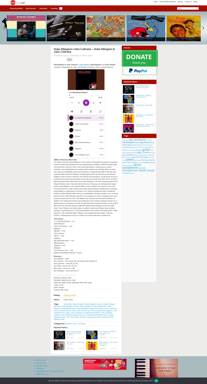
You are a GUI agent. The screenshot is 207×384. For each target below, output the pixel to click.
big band (145, 142)
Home (156, 1)
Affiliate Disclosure (42, 374)
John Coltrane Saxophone (71, 315)
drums (136, 147)
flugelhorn (151, 147)
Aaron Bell (68, 304)
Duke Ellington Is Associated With (93, 306)
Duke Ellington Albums (94, 304)
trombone (142, 168)
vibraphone (126, 173)
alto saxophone (137, 139)
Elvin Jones (99, 308)
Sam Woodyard (73, 317)
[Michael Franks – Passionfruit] (26, 28)
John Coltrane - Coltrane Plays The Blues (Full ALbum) (145, 125)
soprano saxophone (88, 317)
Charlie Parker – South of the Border (139, 38)
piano (63, 317)
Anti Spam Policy (42, 366)
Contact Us (188, 1)
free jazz (139, 150)
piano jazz (137, 160)
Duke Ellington (78, 304)
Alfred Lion (125, 140)
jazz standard (127, 155)
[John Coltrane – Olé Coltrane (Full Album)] (91, 346)
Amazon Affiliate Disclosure (167, 1)
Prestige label (147, 160)
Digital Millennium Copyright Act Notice (50, 371)
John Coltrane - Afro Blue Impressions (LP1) (107, 332)
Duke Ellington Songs (85, 308)
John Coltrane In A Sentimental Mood (85, 313)
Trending (54, 8)
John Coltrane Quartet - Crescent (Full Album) (74, 332)
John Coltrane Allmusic (81, 311)
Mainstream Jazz (70, 324)
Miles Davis (151, 155)
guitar (146, 149)
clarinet (150, 145)
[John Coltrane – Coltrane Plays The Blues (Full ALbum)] (128, 128)
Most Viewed (31, 8)
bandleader (128, 142)
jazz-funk (143, 152)
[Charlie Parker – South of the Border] (145, 28)
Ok (156, 381)
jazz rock (152, 152)
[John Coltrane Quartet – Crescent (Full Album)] (59, 335)
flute (123, 150)
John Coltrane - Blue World (75, 342)
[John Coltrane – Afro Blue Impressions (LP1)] (91, 335)
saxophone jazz (149, 162)
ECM (139, 147)
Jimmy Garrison (110, 308)
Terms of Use (40, 360)
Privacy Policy (41, 363)
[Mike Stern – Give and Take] (66, 28)
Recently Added (16, 8)
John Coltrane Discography (102, 311)
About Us (180, 1)
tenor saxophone (103, 317)
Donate (195, 1)
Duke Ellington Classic (70, 306)
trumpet (127, 170)
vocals (132, 173)
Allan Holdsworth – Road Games (98, 38)
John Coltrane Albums (62, 311)
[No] (204, 381)
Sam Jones (140, 162)
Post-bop (81, 324)
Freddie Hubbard (131, 150)
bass (137, 142)
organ (133, 157)
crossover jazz (127, 147)
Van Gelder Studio (144, 170)
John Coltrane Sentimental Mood (95, 315)
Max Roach (144, 155)
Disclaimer (40, 368)
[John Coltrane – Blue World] (59, 346)
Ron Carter (132, 162)
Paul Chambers (142, 157)
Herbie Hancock (131, 152)
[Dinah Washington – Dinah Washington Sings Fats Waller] (185, 28)
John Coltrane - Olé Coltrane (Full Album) (108, 343)
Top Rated (43, 8)
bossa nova (136, 145)
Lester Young (137, 155)
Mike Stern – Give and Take (56, 38)
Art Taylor (149, 140)
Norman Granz (126, 157)
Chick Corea (144, 145)
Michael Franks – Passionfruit (17, 38)
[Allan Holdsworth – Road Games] (106, 28)
